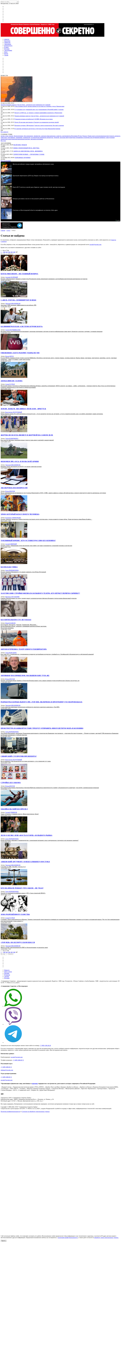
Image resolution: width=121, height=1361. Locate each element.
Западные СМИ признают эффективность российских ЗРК (18, 305)
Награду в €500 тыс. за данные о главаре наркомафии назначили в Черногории (38, 112)
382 (4, 252)
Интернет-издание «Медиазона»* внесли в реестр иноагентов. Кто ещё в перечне (39, 125)
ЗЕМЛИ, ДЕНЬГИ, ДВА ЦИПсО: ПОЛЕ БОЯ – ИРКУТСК (23, 409)
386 (14, 252)
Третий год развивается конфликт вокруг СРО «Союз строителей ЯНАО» (23, 893)
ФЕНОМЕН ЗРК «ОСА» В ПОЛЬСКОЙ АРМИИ (20, 461)
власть (94, 136)
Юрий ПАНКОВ (10, 623)
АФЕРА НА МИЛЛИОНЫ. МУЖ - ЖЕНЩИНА (28, 151)
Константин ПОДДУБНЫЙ (13, 412)
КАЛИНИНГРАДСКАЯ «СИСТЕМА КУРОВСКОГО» (22, 326)
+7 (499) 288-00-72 (18, 1060)
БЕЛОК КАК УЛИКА (9, 567)
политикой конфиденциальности (68, 1237)
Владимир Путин (76, 136)
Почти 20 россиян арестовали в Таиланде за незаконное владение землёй (36, 122)
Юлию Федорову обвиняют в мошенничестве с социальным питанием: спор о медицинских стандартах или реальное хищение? (39, 840)
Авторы (6, 976)
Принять (3, 1240)
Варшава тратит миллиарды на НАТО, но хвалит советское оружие (21, 466)
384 (9, 252)
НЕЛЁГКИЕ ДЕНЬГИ (20, 145)
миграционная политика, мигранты (26, 139)
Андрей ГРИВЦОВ (11, 812)
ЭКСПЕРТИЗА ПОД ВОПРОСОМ (14, 488)
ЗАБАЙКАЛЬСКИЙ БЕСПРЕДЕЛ (14, 809)
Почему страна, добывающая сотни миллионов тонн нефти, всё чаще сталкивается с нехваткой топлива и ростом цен (36, 545)
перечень (35, 1083)
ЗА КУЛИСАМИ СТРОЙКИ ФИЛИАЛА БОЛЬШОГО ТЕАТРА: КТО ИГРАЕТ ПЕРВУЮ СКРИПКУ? (40, 593)
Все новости (4, 132)
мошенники (4, 139)
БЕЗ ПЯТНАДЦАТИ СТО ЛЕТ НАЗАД (16, 620)
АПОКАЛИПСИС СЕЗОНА (11, 381)
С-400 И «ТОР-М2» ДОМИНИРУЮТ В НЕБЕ (18, 300)
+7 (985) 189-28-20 (45, 1045)
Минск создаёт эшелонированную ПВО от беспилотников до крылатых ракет (24, 947)
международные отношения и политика (78, 137)
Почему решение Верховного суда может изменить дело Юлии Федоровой (23, 572)
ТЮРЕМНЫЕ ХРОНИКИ (22, 157)
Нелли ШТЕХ (9, 356)
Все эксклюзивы (6, 160)
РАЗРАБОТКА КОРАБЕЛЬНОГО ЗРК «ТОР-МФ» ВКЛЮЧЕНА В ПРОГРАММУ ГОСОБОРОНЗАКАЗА (41, 702)
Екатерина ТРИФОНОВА (13, 517)
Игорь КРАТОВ (10, 491)
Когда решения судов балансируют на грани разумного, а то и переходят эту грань (26, 761)
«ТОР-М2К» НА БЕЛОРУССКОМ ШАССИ (18, 942)
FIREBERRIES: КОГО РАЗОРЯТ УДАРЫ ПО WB (20, 353)
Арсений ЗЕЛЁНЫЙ (11, 277)
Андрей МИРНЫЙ (11, 544)
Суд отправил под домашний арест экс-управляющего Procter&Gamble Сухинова (39, 109)
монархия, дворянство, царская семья (38, 136)
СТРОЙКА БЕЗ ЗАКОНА (11, 783)
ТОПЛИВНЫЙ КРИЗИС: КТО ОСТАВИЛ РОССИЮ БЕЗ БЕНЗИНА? (28, 540)
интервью (40, 139)
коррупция (11, 139)
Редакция (7, 975)
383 (7, 252)
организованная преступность (105, 136)
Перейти (10, 254)
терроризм (43, 137)
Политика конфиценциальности (10, 1111)
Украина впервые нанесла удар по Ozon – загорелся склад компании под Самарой (25, 104)
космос (3, 136)
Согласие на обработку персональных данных (36, 1111)
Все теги (3, 140)
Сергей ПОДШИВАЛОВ (12, 330)
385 (12, 252)
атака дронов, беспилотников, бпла (16, 136)
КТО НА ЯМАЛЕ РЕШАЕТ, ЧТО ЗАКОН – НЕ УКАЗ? (22, 888)
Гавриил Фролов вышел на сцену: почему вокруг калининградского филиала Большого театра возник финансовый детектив (39, 598)
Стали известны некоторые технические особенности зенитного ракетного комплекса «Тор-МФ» (30, 707)
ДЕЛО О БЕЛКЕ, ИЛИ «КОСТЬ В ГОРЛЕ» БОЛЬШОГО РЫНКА (26, 835)
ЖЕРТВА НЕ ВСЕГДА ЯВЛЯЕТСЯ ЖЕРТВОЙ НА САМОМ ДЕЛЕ (27, 435)
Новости (6, 970)
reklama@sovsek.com (7, 1070)
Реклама (6, 973)
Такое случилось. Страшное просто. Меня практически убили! (20, 814)
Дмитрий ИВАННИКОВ (12, 303)
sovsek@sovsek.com (95, 244)
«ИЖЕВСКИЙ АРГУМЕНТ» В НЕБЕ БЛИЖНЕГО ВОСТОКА (25, 862)
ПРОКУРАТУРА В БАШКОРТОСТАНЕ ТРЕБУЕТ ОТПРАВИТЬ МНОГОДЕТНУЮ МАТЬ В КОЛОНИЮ (42, 728)
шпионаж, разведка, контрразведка (60, 136)
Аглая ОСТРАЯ (10, 384)
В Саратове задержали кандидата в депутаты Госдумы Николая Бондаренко (37, 128)
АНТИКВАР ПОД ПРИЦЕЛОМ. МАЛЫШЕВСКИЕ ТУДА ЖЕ (25, 675)
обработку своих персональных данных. (106, 1237)
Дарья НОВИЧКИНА (11, 438)
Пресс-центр (8, 971)
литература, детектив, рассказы (56, 137)
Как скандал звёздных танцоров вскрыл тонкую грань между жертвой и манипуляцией (27, 440)
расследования (94, 137)
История (6, 978)
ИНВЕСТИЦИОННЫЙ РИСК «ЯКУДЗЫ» (26, 148)
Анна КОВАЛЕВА (11, 652)
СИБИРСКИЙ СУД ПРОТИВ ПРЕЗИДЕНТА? (19, 756)
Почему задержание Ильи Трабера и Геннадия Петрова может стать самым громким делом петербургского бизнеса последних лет (40, 680)
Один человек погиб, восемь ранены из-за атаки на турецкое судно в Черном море (39, 106)
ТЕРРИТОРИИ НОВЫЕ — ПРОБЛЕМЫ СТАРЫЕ (28, 154)
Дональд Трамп (87, 136)
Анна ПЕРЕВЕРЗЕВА (12, 570)
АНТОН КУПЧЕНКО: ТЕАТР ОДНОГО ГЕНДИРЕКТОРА (24, 649)
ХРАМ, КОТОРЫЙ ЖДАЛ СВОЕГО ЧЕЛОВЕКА (20, 514)
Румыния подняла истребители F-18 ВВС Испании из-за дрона (33, 119)
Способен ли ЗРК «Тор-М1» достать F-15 (13, 866)
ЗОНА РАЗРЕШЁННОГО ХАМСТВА (15, 914)
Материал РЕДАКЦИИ (12, 596)
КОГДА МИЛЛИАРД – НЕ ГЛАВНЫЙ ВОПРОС (19, 274)
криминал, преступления (107, 137)
